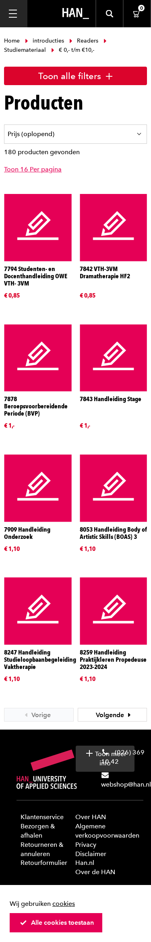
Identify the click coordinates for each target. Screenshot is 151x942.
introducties (48, 40)
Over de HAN (95, 872)
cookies (63, 903)
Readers (87, 40)
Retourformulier (44, 863)
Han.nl (84, 863)
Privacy (85, 844)
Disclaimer (90, 854)
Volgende (111, 715)
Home (12, 40)
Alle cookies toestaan (62, 922)
